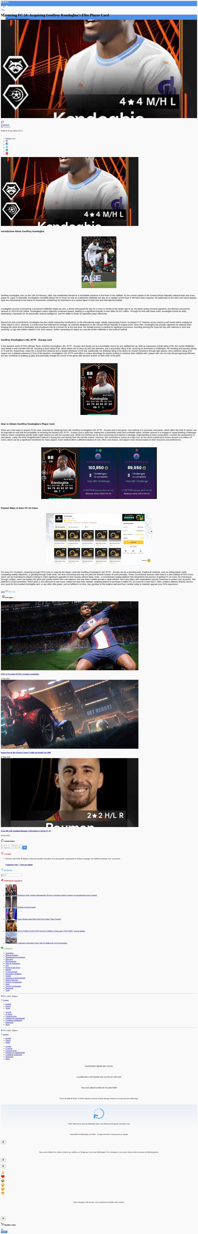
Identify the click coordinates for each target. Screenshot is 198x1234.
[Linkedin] (101, 150)
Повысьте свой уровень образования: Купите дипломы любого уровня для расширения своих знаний (57, 895)
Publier (4, 1232)
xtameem (7, 127)
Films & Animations (13, 963)
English (8, 1004)
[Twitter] (101, 147)
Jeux (7, 965)
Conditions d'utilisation (14, 1020)
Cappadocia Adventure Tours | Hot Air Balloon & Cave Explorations (42, 943)
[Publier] (24, 847)
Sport (7, 984)
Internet (8, 970)
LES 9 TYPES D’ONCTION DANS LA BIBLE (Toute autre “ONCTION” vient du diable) (51, 931)
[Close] (3, 1142)
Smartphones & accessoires (15, 957)
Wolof (8, 1008)
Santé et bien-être (12, 980)
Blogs (8, 1025)
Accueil (8, 1012)
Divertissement (11, 961)
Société (8, 976)
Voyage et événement (13, 986)
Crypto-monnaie (11, 972)
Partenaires (9, 1022)
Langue (6, 1000)
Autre (8, 990)
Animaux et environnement (15, 978)
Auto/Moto (10, 953)
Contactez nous (11, 1016)
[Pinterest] (101, 153)
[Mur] (101, 141)
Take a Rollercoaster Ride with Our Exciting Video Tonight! (39, 919)
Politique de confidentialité (15, 1018)
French (8, 1006)
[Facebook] (101, 144)
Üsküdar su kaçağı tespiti (26, 907)
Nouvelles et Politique (13, 974)
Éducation (9, 959)
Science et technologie (14, 982)
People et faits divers (13, 968)
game (3, 592)
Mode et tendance (12, 955)
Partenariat (9, 988)
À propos (9, 1014)
